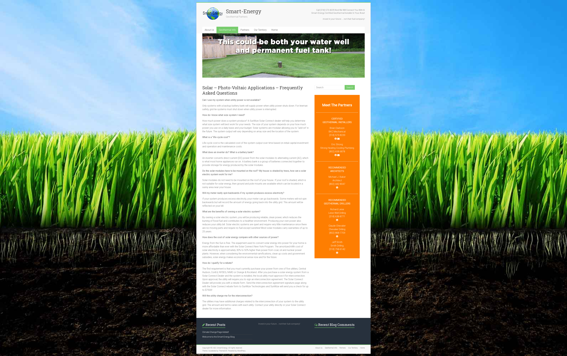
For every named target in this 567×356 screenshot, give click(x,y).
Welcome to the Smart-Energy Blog (218, 337)
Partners (245, 29)
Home (274, 29)
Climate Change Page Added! (215, 332)
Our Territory (260, 29)
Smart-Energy (243, 11)
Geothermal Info (227, 29)
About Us (209, 29)
